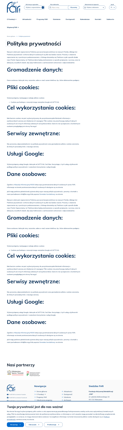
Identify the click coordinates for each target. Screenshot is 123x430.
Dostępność (70, 19)
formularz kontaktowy (47, 194)
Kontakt (98, 19)
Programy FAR (42, 19)
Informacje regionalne (32, 4)
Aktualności (26, 19)
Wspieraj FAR (12, 27)
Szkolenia (56, 19)
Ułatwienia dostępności (92, 4)
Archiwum (67, 400)
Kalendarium (85, 19)
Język (112, 4)
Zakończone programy (44, 400)
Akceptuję (14, 425)
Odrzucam (32, 425)
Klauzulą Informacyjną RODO (24, 185)
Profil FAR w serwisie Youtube (17, 394)
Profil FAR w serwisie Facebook (18, 397)
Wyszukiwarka (54, 4)
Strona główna (11, 36)
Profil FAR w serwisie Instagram (18, 401)
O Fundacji (11, 19)
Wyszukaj (73, 7)
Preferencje (51, 425)
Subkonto (110, 19)
